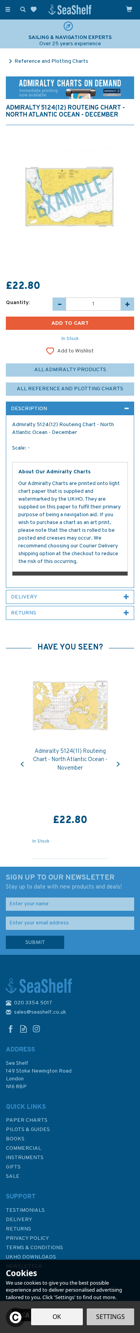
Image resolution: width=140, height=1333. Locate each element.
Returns (18, 1229)
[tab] (70, 408)
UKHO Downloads (31, 1257)
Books (15, 1139)
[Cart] (129, 9)
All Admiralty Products (70, 369)
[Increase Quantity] (127, 304)
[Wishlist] (35, 9)
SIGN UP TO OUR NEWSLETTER (64, 882)
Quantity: (18, 302)
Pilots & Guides (28, 1129)
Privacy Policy (27, 1238)
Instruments (25, 1157)
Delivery (19, 1219)
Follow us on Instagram (36, 1029)
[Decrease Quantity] (59, 304)
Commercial (23, 1148)
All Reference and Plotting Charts (70, 389)
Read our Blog (23, 1029)
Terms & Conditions (34, 1247)
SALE (12, 1176)
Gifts (13, 1167)
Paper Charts (26, 1120)
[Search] (21, 9)
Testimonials (25, 1210)
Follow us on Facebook (11, 1029)
